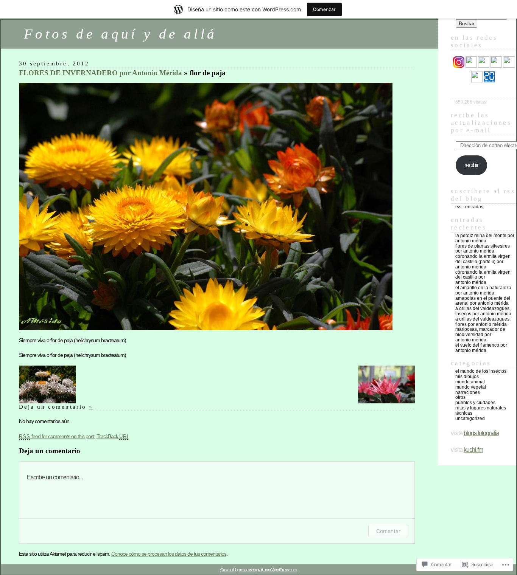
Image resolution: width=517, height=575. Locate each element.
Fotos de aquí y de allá (120, 34)
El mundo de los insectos (480, 371)
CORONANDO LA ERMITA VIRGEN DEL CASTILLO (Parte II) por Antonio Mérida (483, 262)
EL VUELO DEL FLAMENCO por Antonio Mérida (481, 348)
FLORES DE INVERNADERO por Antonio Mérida (100, 73)
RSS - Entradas (469, 206)
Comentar (388, 531)
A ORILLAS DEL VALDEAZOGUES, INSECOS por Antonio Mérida (483, 311)
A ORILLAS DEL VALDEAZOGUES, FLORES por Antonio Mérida (483, 321)
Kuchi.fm (473, 449)
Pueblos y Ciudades (475, 402)
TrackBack (113, 436)
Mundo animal (470, 381)
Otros (460, 397)
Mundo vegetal (470, 387)
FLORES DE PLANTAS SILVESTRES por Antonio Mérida (482, 248)
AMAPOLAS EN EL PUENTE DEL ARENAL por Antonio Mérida (482, 301)
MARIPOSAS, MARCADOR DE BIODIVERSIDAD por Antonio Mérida (480, 335)
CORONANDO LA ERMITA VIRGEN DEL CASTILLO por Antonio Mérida (483, 277)
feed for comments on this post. (57, 436)
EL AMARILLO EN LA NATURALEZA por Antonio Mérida (483, 290)
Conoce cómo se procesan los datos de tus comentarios (168, 554)
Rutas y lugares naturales (480, 408)
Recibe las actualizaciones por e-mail (481, 123)
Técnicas (463, 413)
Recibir (471, 165)
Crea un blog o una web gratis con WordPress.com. (258, 569)
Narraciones (467, 392)
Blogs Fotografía (481, 433)
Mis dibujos (467, 376)
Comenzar (324, 9)
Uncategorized (470, 418)
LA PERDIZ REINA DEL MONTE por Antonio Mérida (484, 238)
